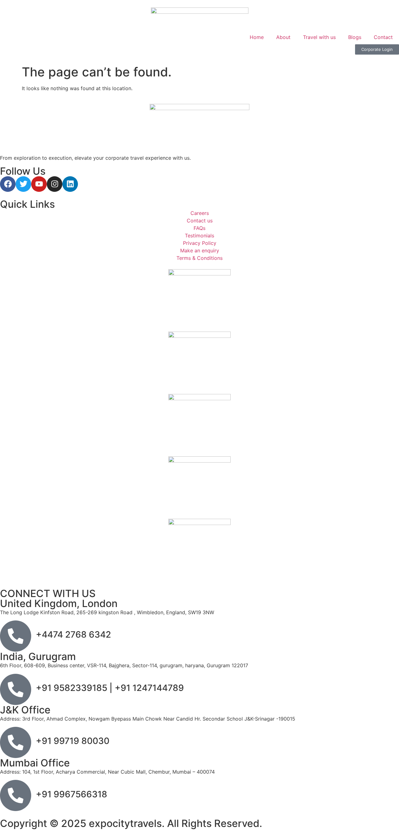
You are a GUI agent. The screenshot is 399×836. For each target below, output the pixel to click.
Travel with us (319, 37)
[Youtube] (39, 184)
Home (257, 37)
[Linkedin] (70, 184)
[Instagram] (54, 184)
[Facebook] (8, 184)
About (283, 37)
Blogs (354, 37)
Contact (383, 37)
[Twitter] (23, 184)
